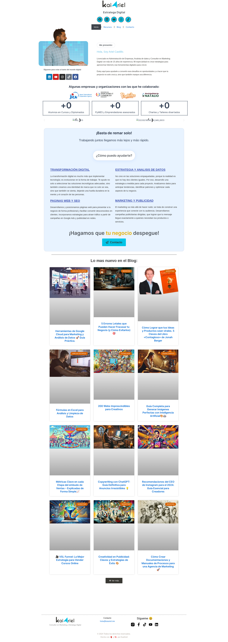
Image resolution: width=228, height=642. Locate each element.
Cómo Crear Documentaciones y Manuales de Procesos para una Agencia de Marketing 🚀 (158, 563)
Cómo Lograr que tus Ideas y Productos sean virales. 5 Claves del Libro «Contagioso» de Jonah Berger (158, 334)
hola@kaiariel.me (107, 621)
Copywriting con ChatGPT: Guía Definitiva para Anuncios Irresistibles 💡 (114, 485)
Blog (119, 27)
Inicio (96, 27)
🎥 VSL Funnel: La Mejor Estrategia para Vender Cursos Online (70, 560)
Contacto (130, 27)
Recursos (108, 27)
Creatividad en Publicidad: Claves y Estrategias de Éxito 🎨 (114, 560)
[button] (44, 120)
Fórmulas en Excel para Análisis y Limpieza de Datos (70, 413)
